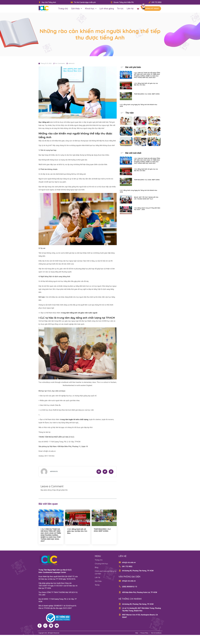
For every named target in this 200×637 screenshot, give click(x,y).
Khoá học (89, 8)
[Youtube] (57, 626)
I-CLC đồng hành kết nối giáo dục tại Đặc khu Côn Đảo (77, 531)
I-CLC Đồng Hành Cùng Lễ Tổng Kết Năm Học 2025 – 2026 (147, 208)
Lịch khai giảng (106, 8)
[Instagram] (45, 626)
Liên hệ (130, 8)
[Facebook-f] (40, 626)
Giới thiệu (75, 8)
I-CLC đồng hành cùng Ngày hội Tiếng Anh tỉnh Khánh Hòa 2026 (138, 105)
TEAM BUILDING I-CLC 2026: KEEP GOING (102, 530)
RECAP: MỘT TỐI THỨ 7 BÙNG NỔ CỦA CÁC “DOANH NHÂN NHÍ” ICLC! (146, 198)
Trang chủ (63, 8)
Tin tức (120, 8)
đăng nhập (51, 490)
